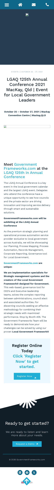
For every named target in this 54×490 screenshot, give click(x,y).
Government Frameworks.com (20, 166)
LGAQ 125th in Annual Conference (23, 174)
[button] (7, 4)
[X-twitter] (34, 472)
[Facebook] (27, 472)
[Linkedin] (20, 472)
